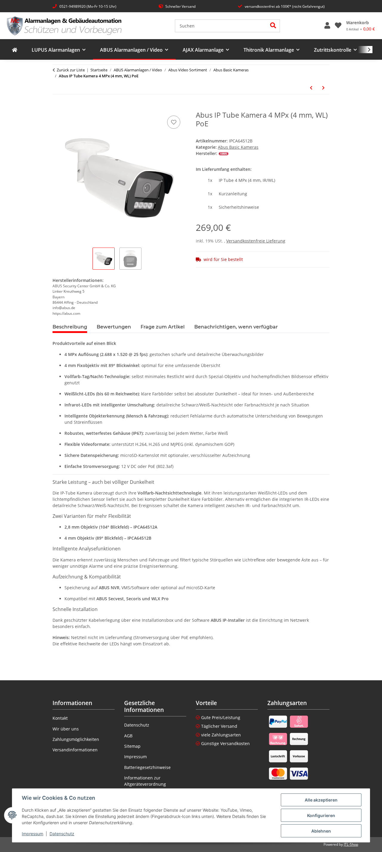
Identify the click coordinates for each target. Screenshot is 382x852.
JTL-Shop (351, 844)
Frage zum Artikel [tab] (163, 327)
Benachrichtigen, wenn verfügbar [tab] (236, 327)
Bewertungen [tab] (114, 327)
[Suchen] (273, 25)
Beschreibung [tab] (70, 327)
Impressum (32, 833)
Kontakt (60, 718)
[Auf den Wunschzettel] (173, 122)
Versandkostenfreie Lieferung (255, 241)
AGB (128, 736)
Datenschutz (62, 833)
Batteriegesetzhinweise (147, 767)
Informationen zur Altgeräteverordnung (145, 781)
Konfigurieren (321, 815)
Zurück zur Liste (71, 70)
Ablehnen (321, 830)
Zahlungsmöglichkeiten (76, 739)
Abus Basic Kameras (238, 147)
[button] (327, 25)
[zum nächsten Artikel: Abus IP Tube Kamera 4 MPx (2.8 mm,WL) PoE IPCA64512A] (323, 87)
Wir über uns (66, 729)
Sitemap (132, 746)
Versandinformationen (75, 750)
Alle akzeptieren (321, 799)
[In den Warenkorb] (57, 107)
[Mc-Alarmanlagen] (14, 50)
